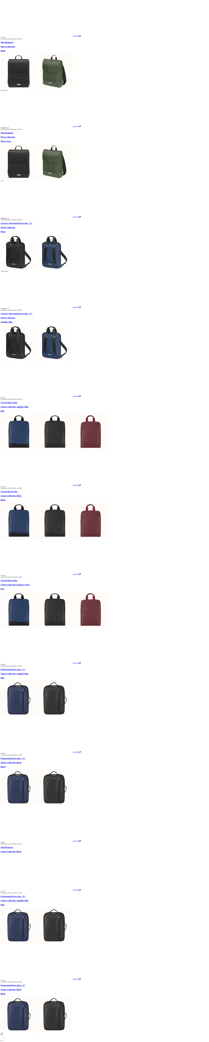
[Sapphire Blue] (54, 269)
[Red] (90, 449)
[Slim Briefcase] (37, 841)
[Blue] (19, 449)
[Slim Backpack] (37, 36)
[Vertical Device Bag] (37, 396)
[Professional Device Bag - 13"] (37, 663)
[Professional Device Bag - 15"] (37, 890)
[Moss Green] (54, 89)
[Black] (19, 89)
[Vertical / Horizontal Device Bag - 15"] (37, 217)
